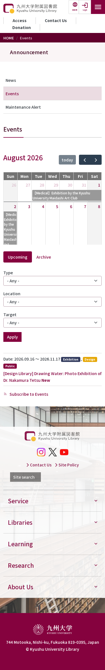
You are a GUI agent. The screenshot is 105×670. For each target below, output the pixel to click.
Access (20, 20)
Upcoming (17, 257)
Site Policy (68, 465)
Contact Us (56, 20)
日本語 (74, 10)
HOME (8, 37)
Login (85, 10)
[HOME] (30, 8)
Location (11, 293)
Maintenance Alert (23, 107)
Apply (12, 337)
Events (12, 93)
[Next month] (96, 160)
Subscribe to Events (28, 394)
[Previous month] (84, 160)
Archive (43, 257)
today (67, 160)
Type (8, 272)
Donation (21, 27)
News (11, 80)
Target (10, 314)
